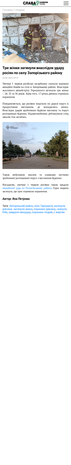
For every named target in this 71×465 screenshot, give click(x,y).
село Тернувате (43, 205)
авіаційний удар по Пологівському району (26, 188)
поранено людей (42, 212)
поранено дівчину (45, 209)
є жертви (59, 212)
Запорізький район (21, 205)
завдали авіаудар (20, 212)
